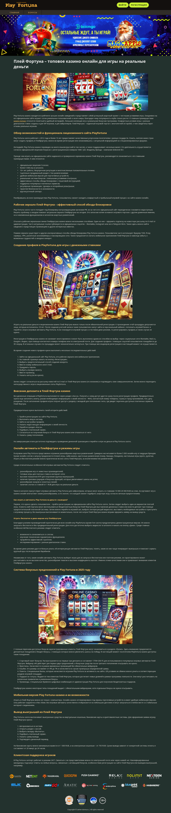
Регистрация (139, 5)
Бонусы (32, 12)
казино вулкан (20, 121)
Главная (14, 12)
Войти (123, 5)
